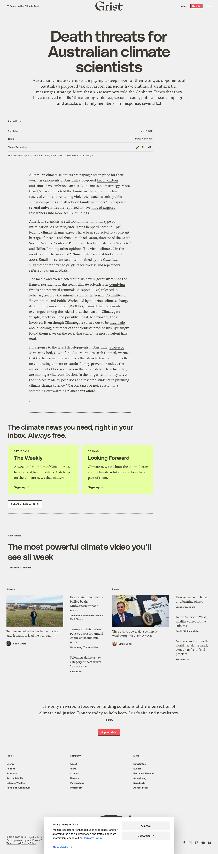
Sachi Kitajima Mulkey (188, 630)
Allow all (146, 825)
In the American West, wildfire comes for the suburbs (191, 621)
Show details (60, 847)
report (85, 290)
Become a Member (143, 773)
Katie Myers (19, 643)
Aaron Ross (14, 121)
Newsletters (139, 763)
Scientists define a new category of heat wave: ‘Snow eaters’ (86, 662)
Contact (74, 773)
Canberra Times (84, 191)
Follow (183, 5)
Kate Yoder (76, 671)
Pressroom (76, 787)
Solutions (11, 773)
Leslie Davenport (185, 606)
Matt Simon (76, 619)
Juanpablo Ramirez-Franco (85, 615)
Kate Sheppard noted (92, 227)
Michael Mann (85, 238)
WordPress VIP (34, 840)
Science (27, 567)
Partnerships (77, 782)
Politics (10, 768)
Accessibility (140, 787)
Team (73, 768)
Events (137, 768)
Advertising (139, 778)
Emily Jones (126, 643)
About (73, 763)
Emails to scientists (54, 260)
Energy (10, 763)
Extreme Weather (16, 782)
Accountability (14, 778)
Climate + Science (143, 138)
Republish (139, 782)
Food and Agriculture (18, 787)
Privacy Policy (28, 843)
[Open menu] (208, 6)
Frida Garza (182, 659)
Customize (144, 835)
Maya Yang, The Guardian (84, 647)
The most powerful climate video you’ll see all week (79, 551)
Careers (74, 778)
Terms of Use (13, 843)
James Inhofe (57, 306)
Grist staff (13, 567)
